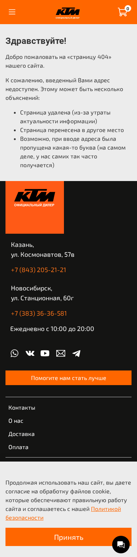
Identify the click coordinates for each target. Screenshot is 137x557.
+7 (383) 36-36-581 (39, 313)
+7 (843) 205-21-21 (38, 270)
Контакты (21, 407)
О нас (15, 420)
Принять (68, 536)
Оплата (18, 446)
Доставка (21, 433)
